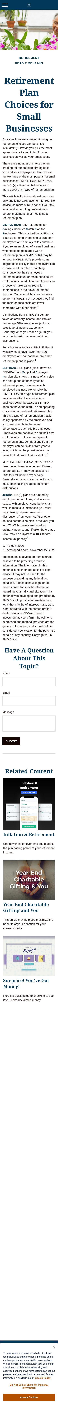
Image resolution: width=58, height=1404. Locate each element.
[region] (29, 1373)
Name (6, 673)
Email (6, 692)
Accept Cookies (29, 1397)
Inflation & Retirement (29, 834)
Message (8, 712)
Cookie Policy (42, 1378)
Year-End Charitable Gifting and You (26, 907)
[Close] (54, 1347)
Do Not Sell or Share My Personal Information (29, 1386)
